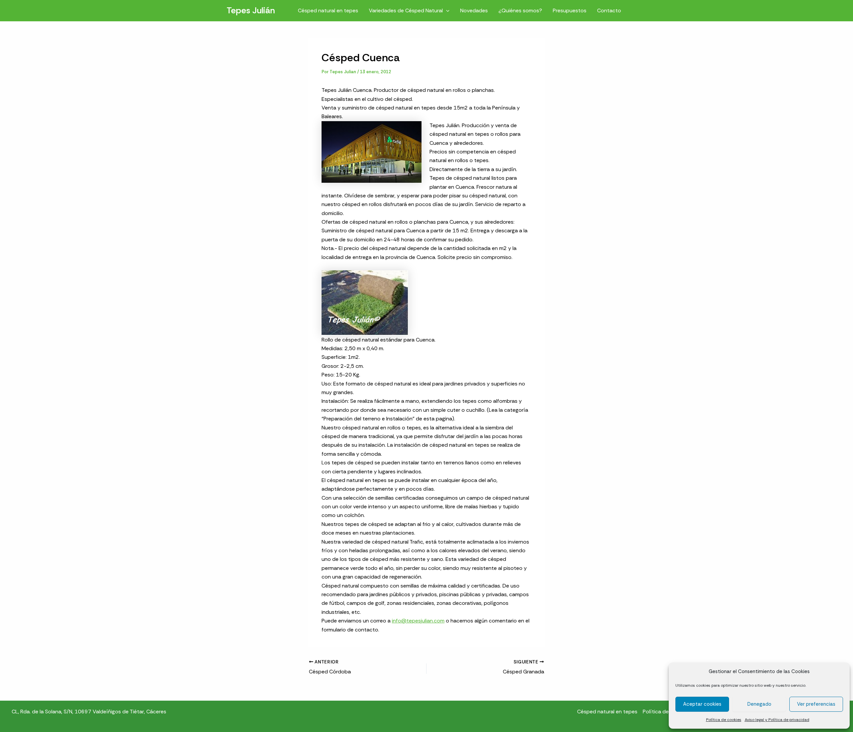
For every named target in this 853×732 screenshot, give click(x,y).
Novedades (474, 10)
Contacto (609, 10)
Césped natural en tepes (328, 10)
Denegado (759, 704)
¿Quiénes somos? (520, 10)
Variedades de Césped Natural (406, 10)
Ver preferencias (816, 704)
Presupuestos (569, 10)
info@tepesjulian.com (418, 620)
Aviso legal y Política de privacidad (777, 719)
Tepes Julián (251, 10)
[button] (446, 10)
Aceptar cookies (702, 704)
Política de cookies (723, 719)
